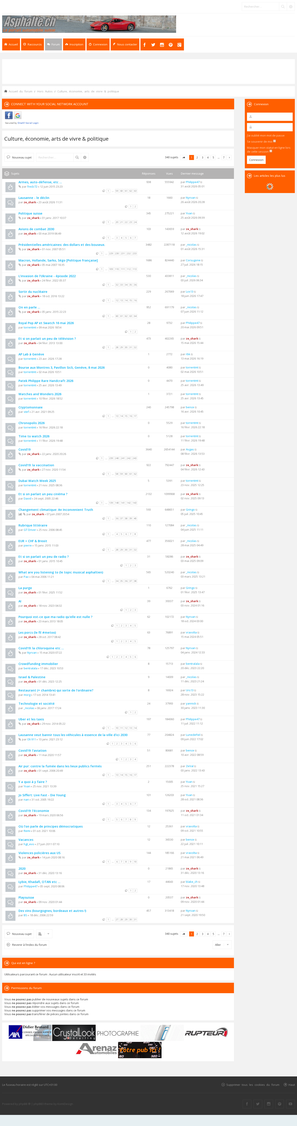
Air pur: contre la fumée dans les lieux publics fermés (60, 766)
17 (135, 416)
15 (130, 300)
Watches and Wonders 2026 (39, 394)
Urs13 (190, 690)
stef (26, 412)
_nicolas (191, 245)
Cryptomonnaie (30, 407)
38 (126, 518)
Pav (26, 577)
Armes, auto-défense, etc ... (40, 182)
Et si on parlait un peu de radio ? (43, 557)
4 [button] (208, 157)
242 (129, 458)
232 (129, 253)
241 (123, 458)
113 (135, 269)
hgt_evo (29, 844)
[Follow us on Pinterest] (279, 1104)
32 (117, 284)
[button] (183, 157)
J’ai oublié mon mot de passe (266, 135)
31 (130, 347)
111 (123, 269)
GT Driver (30, 530)
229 (111, 253)
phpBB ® (25, 1104)
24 (135, 222)
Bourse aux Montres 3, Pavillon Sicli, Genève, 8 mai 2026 (61, 367)
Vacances (25, 840)
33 (121, 284)
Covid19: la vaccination (36, 465)
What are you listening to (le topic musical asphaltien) (60, 572)
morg (27, 695)
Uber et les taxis (31, 719)
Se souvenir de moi (260, 141)
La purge (25, 588)
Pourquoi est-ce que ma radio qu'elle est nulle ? (55, 617)
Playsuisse (26, 897)
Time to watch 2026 (33, 436)
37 (121, 518)
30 (126, 347)
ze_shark (30, 202)
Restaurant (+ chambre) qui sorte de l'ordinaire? (55, 690)
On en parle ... (29, 307)
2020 (21, 868)
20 (117, 222)
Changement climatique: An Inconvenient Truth (55, 510)
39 (130, 518)
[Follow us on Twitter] (258, 1104)
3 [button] (202, 157)
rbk (188, 354)
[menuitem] (74, 44)
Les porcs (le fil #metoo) (37, 632)
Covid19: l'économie (33, 811)
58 (117, 473)
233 (135, 253)
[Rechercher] (283, 6)
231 (123, 253)
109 (111, 269)
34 (126, 284)
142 (129, 502)
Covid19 (24, 449)
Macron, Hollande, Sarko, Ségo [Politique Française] (58, 260)
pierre (28, 545)
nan (26, 799)
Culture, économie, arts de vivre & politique (56, 138)
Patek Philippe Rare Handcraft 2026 (45, 381)
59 (117, 190)
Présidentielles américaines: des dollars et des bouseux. (61, 245)
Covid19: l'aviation (32, 750)
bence (190, 407)
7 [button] (224, 157)
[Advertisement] (148, 71)
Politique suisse (30, 213)
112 (129, 269)
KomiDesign (65, 1104)
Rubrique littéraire (32, 525)
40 (135, 518)
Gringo (190, 509)
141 (123, 502)
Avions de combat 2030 (36, 229)
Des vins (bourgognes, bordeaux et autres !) (52, 911)
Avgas (190, 449)
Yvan (189, 213)
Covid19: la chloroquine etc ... (41, 648)
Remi (27, 831)
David (27, 498)
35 (130, 284)
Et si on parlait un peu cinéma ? (42, 494)
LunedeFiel (193, 735)
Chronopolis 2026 (31, 423)
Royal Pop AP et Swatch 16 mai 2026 (46, 323)
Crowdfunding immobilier (38, 664)
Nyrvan (190, 198)
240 (117, 458)
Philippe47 (193, 182)
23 (130, 222)
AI (19, 601)
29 (121, 347)
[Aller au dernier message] (201, 182)
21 (121, 222)
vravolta (191, 632)
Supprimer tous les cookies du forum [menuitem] (252, 1084)
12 (117, 300)
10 (117, 728)
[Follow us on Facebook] (247, 1104)
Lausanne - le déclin (33, 198)
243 (135, 458)
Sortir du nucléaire (32, 292)
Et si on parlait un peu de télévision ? (47, 338)
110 (117, 269)
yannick (191, 703)
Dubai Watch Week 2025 (37, 481)
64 (135, 316)
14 (126, 300)
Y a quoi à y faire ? (32, 782)
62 (130, 190)
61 (126, 190)
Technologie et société (36, 703)
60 (121, 190)
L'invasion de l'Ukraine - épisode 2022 (47, 276)
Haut (292, 1084)
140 (117, 502)
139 (111, 502)
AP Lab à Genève (31, 354)
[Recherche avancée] (291, 6)
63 (135, 190)
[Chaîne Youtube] (290, 1104)
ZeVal (190, 766)
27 (117, 919)
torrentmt (30, 327)
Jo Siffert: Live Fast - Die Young (42, 795)
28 (117, 347)
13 (121, 300)
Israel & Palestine (31, 677)
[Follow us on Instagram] (268, 1104)
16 (135, 300)
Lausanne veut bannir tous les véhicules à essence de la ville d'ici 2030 (72, 735)
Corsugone (193, 260)
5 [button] (213, 157)
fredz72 (32, 186)
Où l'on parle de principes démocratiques (50, 826)
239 (111, 458)
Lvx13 (189, 291)
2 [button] (197, 157)
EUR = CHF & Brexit (32, 541)
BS (25, 915)
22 (126, 222)
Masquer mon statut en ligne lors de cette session (268, 149)
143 (135, 502)
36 (135, 284)
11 (121, 728)
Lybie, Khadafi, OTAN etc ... (39, 882)
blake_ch (192, 882)
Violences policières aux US (39, 853)
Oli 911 (31, 739)
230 (117, 253)
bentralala (30, 668)
